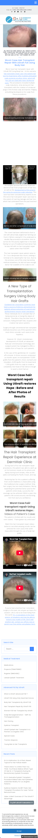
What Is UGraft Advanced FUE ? (16, 694)
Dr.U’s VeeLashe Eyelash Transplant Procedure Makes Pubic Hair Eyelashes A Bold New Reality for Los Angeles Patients (18, 780)
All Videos (27, 51)
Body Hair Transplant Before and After (19, 51)
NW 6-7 (14, 54)
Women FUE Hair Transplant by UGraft (18, 711)
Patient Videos (23, 54)
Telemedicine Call (30, 837)
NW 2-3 (33, 52)
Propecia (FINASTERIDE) (12, 669)
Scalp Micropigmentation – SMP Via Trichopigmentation (17, 716)
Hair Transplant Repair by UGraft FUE (17, 706)
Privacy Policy (19, 835)
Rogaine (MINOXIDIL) (11, 673)
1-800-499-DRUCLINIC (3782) (22, 10)
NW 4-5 (7, 54)
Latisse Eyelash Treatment (14, 678)
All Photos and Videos (13, 51)
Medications (8, 665)
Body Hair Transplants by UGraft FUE (17, 702)
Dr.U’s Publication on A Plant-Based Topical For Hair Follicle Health (17, 761)
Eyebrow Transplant (11, 725)
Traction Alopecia (11, 740)
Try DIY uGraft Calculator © (21, 803)
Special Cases (9, 736)
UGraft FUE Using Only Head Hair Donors (19, 698)
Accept (19, 831)
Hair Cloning (8, 721)
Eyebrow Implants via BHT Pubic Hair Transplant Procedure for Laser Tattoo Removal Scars (18, 790)
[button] (35, 810)
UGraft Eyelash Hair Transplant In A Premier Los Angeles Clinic (17, 731)
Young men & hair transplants (15, 744)
